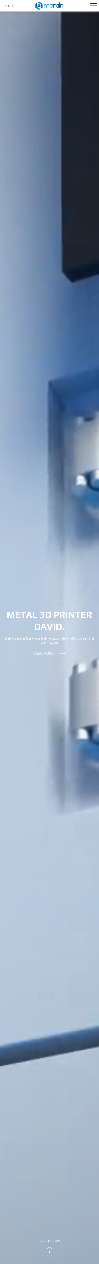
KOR (8, 6)
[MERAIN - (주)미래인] (49, 6)
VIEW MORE (43, 653)
